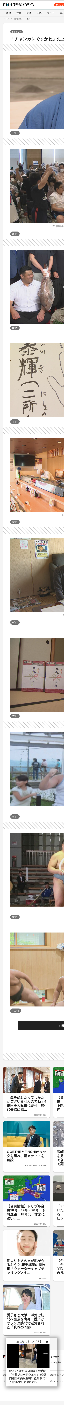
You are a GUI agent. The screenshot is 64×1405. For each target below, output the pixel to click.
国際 (39, 12)
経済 (29, 12)
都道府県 (18, 18)
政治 (8, 12)
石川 (29, 18)
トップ (6, 18)
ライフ (50, 12)
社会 (18, 12)
